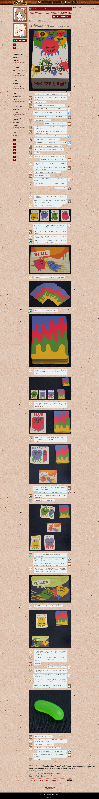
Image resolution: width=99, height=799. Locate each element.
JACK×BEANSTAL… (18, 54)
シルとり (16, 90)
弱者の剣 (16, 125)
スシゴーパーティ (18, 99)
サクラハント (17, 80)
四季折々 (16, 119)
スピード (48, 780)
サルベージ (16, 83)
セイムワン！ (17, 109)
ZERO (15, 64)
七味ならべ (16, 116)
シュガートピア (17, 86)
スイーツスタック (18, 96)
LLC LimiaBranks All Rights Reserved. (52, 794)
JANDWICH (16, 57)
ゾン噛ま (16, 112)
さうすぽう (16, 67)
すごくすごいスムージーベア (20, 70)
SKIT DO (16, 60)
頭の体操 (54, 780)
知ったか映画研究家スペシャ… (20, 129)
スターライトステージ (19, 103)
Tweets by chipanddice (76, 7)
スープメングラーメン (19, 106)
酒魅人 (15, 132)
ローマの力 (16, 135)
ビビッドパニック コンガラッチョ (37, 780)
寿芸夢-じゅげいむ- (18, 122)
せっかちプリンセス (18, 73)
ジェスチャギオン (18, 93)
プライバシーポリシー (49, 797)
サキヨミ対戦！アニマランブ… (20, 77)
